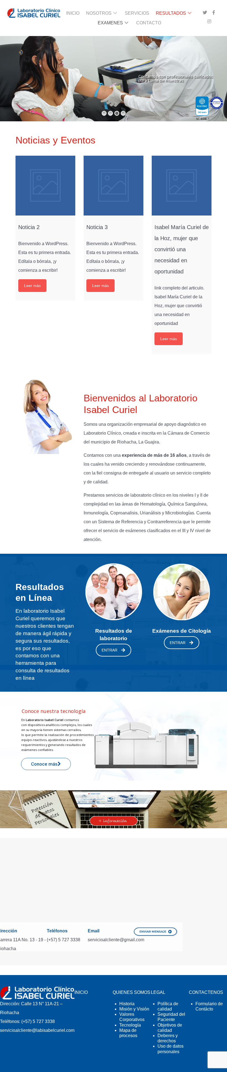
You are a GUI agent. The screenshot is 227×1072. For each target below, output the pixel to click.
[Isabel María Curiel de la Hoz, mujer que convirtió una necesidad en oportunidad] (181, 186)
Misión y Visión (134, 1009)
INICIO (81, 992)
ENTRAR (109, 650)
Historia (127, 1003)
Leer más (32, 285)
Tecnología (130, 1025)
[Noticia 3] (113, 186)
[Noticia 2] (45, 186)
